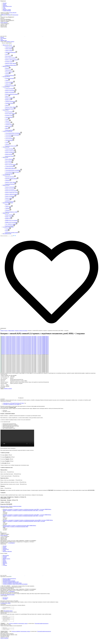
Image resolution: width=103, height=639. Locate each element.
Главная (2, 330)
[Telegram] (8, 14)
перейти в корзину (10, 41)
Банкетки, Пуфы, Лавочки (10, 63)
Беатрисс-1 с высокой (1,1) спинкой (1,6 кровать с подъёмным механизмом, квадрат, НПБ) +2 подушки (24, 521)
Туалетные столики (9, 103)
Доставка (5, 3)
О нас (4, 7)
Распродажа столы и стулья (10, 145)
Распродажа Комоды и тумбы (11, 211)
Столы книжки (8, 136)
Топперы (7, 73)
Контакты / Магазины (7, 551)
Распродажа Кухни (9, 130)
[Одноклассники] (14, 14)
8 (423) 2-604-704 (12, 12)
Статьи (4, 8)
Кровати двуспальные (9, 92)
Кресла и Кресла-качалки (10, 57)
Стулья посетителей (9, 166)
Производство (6, 549)
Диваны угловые (8, 50)
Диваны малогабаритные (10, 52)
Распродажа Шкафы (9, 225)
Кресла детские (8, 162)
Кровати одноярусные (9, 150)
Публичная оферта (6, 579)
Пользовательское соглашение (9, 580)
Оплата (4, 4)
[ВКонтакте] (3, 14)
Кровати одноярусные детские (11, 192)
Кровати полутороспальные (11, 190)
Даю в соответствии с (27, 623)
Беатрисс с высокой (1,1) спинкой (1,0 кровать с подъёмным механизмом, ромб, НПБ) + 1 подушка (23, 515)
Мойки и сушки (8, 126)
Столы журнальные (9, 82)
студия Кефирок (11, 542)
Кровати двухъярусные (10, 152)
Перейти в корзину (8, 388)
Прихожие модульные (9, 176)
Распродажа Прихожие (10, 184)
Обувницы (7, 180)
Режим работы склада (7, 6)
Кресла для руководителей (10, 164)
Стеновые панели (8, 124)
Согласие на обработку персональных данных (12, 582)
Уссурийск (5, 598)
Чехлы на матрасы (9, 71)
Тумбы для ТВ (8, 83)
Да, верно (2, 594)
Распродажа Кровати (9, 201)
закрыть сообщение (4, 637)
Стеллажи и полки (7, 226)
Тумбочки (7, 208)
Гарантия (5, 5)
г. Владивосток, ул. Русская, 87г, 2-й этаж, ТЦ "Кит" (13, 403)
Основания (7, 199)
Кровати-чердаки (8, 154)
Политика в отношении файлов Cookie (11, 581)
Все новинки (5, 233)
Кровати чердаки (8, 198)
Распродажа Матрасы (9, 75)
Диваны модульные (9, 46)
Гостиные (5, 76)
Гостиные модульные (9, 78)
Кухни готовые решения (10, 113)
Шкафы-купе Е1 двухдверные (11, 220)
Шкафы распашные (9, 97)
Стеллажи (7, 228)
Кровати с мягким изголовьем (11, 59)
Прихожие (5, 174)
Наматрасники (8, 69)
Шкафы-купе (8, 99)
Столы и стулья (6, 131)
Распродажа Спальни (9, 108)
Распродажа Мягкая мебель (10, 65)
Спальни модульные (9, 88)
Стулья (6, 119)
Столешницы (8, 122)
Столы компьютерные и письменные (12, 133)
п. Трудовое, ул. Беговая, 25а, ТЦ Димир (11, 404)
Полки (6, 230)
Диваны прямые (8, 48)
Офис (4, 157)
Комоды (7, 96)
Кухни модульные (9, 111)
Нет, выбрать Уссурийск (9, 594)
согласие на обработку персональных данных (18, 623)
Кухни (4, 109)
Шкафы (4, 212)
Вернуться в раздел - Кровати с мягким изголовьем (10, 506)
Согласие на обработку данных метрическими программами (15, 584)
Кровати (5, 185)
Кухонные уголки (8, 61)
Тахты (6, 54)
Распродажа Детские (9, 156)
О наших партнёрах (7, 10)
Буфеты (6, 128)
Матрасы (5, 66)
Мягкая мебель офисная (10, 168)
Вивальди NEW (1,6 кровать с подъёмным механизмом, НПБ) (15, 526)
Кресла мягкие (8, 56)
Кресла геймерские (9, 159)
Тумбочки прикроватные (10, 101)
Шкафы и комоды (6, 558)
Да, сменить (2, 603)
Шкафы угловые (8, 216)
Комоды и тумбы (6, 202)
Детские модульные (9, 148)
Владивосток (5, 597)
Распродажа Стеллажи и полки (11, 232)
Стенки (6, 80)
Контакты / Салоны (7, 9)
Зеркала (6, 105)
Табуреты (7, 120)
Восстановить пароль (8, 610)
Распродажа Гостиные (9, 85)
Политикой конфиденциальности (41, 623)
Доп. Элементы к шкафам (10, 224)
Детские (4, 146)
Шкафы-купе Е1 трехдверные (11, 222)
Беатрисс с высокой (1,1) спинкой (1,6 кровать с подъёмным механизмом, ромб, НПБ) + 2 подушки (23, 510)
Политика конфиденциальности (9, 578)
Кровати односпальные (10, 90)
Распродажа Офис (9, 173)
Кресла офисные (8, 160)
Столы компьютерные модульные (12, 134)
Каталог (6, 330)
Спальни (5, 86)
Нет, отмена (8, 603)
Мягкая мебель (6, 45)
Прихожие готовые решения (11, 178)
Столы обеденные (9, 117)
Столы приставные (9, 138)
